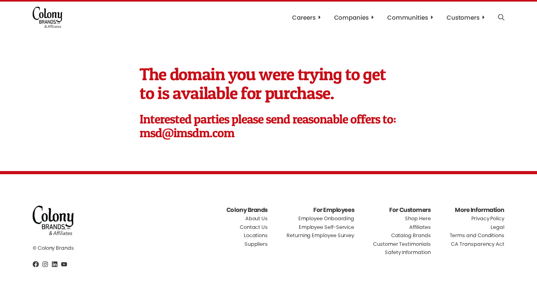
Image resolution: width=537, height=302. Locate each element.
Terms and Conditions (477, 235)
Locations (256, 235)
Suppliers (256, 244)
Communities (407, 17)
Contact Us (254, 227)
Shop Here (417, 218)
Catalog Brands (411, 235)
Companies (351, 17)
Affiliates (419, 227)
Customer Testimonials (401, 244)
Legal (497, 227)
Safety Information (408, 252)
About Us (256, 218)
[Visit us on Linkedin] (54, 264)
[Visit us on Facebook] (36, 264)
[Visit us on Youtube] (64, 264)
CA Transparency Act (477, 244)
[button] (501, 17)
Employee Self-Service (326, 227)
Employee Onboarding (326, 218)
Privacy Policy (487, 218)
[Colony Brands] (47, 17)
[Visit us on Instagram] (45, 264)
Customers (463, 17)
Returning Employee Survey (320, 235)
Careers (303, 17)
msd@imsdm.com (187, 132)
